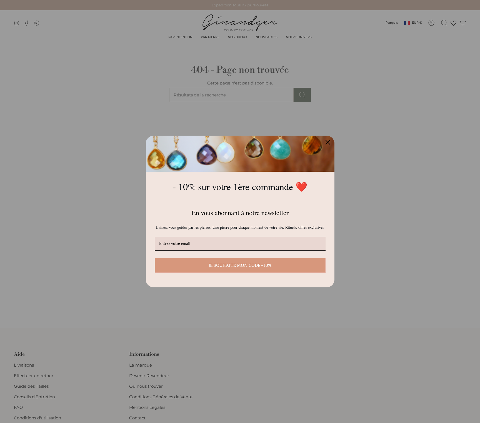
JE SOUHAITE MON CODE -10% (240, 265)
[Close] (327, 142)
